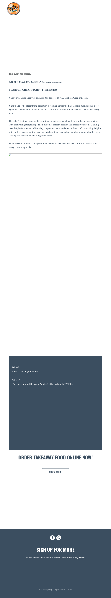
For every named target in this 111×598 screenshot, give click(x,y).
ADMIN (69, 590)
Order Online (56, 472)
